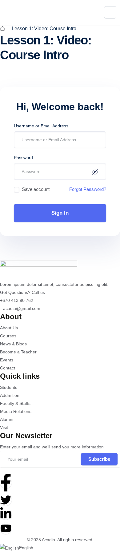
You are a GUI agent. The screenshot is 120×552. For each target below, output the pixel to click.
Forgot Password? (87, 189)
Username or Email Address (41, 125)
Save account (36, 189)
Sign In (60, 213)
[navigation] (60, 548)
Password (23, 157)
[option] (60, 548)
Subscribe (99, 459)
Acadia (48, 539)
